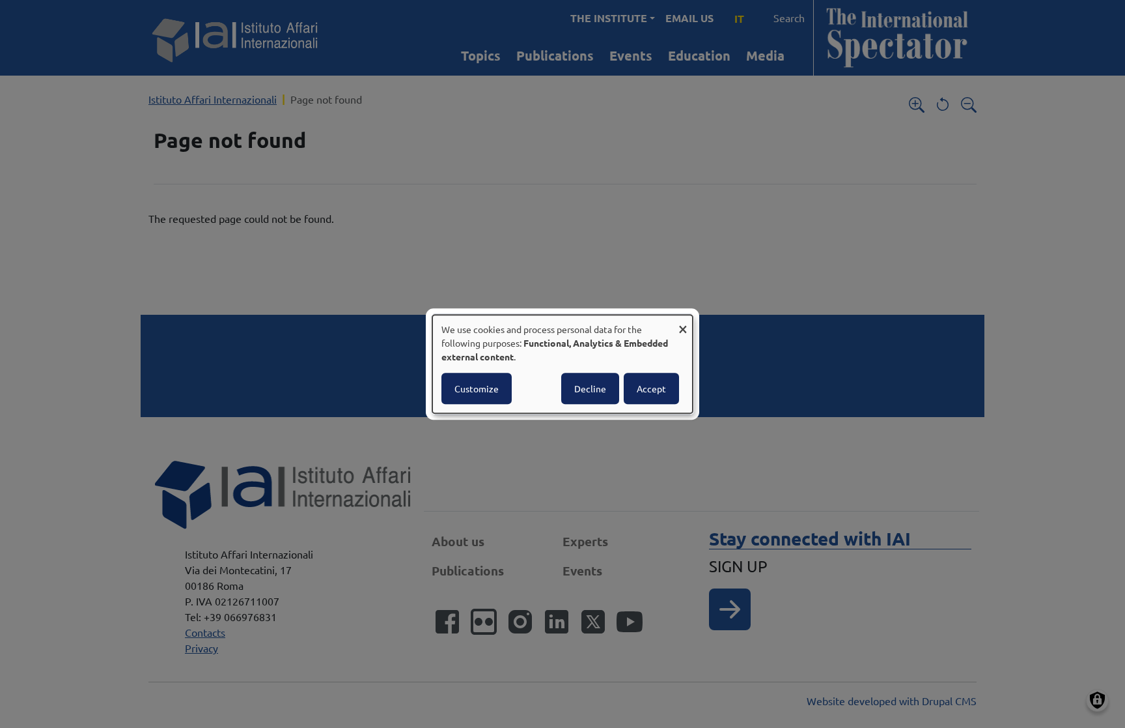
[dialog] (562, 364)
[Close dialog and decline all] (683, 323)
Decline (590, 388)
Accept (651, 388)
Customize (476, 388)
